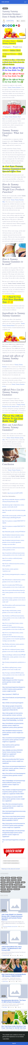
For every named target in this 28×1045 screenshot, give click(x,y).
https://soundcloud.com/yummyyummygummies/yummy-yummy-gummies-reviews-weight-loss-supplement (13, 739)
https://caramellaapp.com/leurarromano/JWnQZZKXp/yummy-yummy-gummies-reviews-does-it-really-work (14, 657)
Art (2, 877)
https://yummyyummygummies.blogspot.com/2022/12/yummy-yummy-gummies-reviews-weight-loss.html (13, 689)
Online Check (15, 50)
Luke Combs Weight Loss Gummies (10, 926)
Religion (14, 886)
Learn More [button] (6, 1038)
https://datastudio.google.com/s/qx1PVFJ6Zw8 (13, 531)
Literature (4, 884)
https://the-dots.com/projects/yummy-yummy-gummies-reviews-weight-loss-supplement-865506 (13, 806)
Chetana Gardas (6, 955)
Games (3, 882)
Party (8, 886)
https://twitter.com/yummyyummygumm (12, 703)
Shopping (21, 886)
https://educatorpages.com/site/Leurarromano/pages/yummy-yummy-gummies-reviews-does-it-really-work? (14, 600)
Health (5, 8)
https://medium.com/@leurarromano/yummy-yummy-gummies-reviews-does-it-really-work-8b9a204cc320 (13, 618)
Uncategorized (5, 891)
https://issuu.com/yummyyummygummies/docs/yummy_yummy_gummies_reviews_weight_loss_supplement (14, 768)
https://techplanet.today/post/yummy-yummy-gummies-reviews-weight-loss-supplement (13, 732)
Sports (3, 889)
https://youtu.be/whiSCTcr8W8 (15, 493)
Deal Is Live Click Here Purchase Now (12, 299)
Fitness (14, 880)
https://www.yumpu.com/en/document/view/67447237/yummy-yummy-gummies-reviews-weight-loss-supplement (13, 825)
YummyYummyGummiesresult (11, 863)
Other (3, 886)
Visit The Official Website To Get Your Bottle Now (12, 418)
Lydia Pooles (5, 981)
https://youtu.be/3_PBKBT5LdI (10, 694)
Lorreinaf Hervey (10, 20)
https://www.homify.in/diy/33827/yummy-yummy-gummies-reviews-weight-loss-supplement (13, 761)
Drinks (3, 880)
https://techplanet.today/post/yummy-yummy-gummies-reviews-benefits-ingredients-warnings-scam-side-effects (13, 542)
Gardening (10, 882)
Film (8, 880)
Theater (9, 889)
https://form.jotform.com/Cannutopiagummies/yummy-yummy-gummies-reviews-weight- (13, 775)
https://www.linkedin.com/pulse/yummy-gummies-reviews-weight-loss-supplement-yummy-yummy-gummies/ (13, 725)
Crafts (13, 877)
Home (23, 882)
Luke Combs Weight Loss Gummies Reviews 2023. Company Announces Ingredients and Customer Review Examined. (12, 917)
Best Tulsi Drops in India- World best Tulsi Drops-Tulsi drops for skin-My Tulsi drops (14, 1027)
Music (11, 884)
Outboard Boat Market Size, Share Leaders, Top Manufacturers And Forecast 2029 (12, 948)
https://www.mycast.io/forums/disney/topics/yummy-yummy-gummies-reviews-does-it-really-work (13, 592)
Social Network (5, 1)
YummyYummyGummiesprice (10, 860)
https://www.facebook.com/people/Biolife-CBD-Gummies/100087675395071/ (14, 975)
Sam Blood (5, 1007)
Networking (18, 884)
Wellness (16, 889)
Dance (19, 877)
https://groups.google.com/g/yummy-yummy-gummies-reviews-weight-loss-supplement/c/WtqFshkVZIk (13, 708)
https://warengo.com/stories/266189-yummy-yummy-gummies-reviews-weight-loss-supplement (13, 799)
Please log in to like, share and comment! (11, 868)
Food (19, 880)
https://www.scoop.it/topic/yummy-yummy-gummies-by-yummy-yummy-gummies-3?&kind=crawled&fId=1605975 (13, 818)
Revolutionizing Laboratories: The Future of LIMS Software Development (14, 1001)
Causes (7, 877)
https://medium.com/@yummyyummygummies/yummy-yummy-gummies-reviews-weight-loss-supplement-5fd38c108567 (14, 791)
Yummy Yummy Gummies (12, 42)
